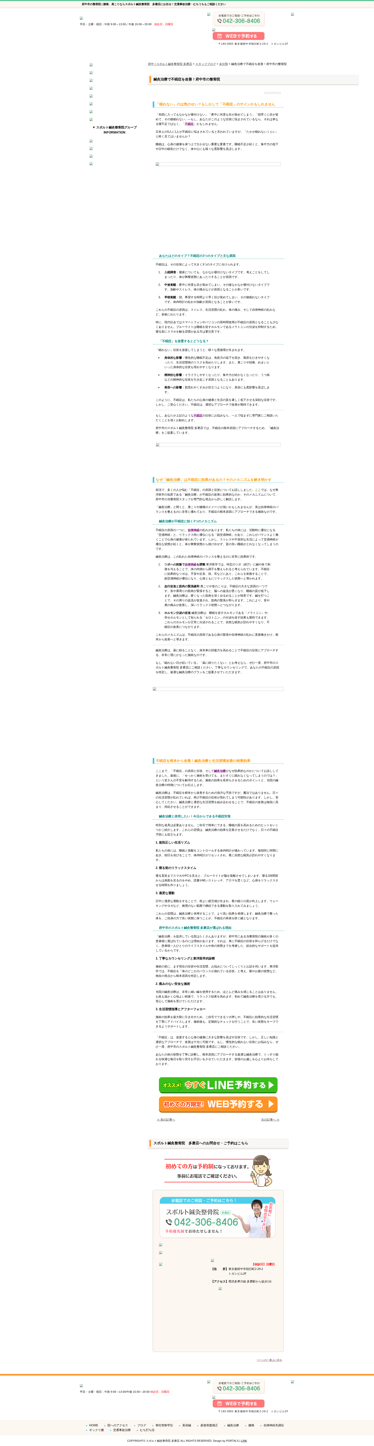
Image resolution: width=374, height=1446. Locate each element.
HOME (92, 1425)
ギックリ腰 (95, 1430)
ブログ (140, 1425)
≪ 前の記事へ (166, 1119)
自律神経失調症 (272, 1425)
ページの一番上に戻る (269, 1360)
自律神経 (193, 530)
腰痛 (249, 1425)
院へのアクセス (116, 1425)
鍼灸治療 (220, 770)
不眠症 (189, 123)
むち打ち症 (146, 1430)
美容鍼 (185, 1425)
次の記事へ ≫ (270, 1119)
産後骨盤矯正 (207, 1425)
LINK (244, 1440)
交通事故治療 (120, 1430)
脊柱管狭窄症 (162, 1425)
